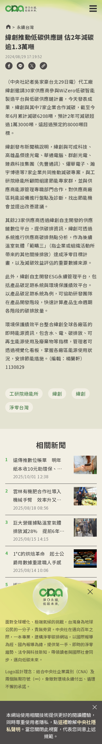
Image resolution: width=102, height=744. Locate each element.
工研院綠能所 (23, 393)
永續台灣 (25, 27)
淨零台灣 (19, 407)
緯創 (57, 393)
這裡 (62, 721)
